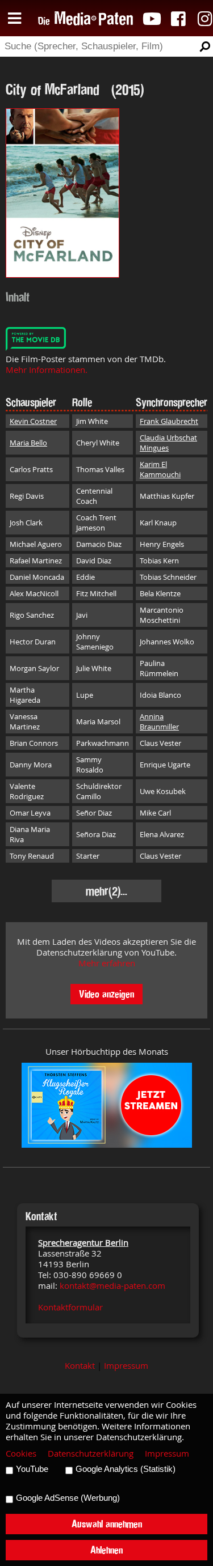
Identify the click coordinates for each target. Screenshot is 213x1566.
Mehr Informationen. (46, 369)
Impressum (126, 1365)
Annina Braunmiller (159, 721)
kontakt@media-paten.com (112, 1285)
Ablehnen (106, 1550)
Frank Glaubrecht (169, 421)
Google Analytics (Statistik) (126, 1469)
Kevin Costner (33, 421)
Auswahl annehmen (107, 1524)
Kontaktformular (70, 1307)
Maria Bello (28, 443)
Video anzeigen (106, 994)
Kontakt (80, 1365)
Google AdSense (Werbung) (68, 1498)
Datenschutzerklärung (90, 1453)
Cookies (21, 1453)
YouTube (32, 1469)
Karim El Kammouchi (160, 469)
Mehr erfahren (106, 963)
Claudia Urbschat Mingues (168, 442)
